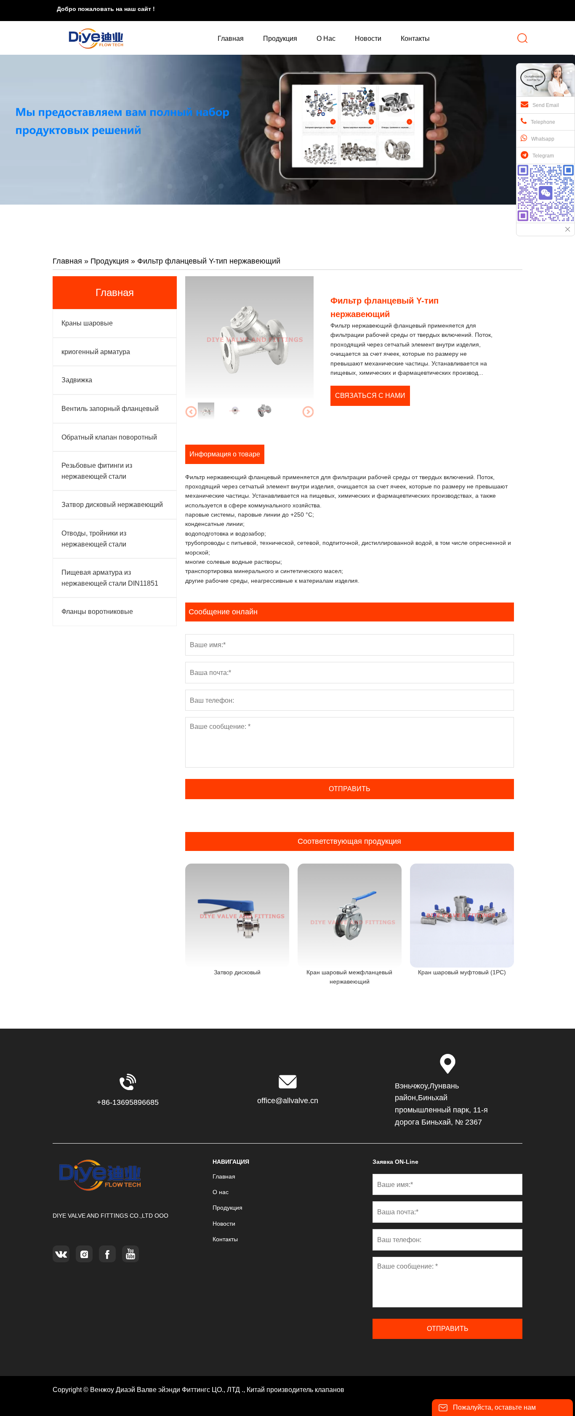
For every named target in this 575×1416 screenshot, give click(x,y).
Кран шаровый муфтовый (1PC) (462, 972)
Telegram (543, 156)
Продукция (110, 261)
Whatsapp (542, 139)
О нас (221, 1192)
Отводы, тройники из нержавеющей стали (93, 539)
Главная (67, 261)
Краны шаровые (87, 323)
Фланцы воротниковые (97, 611)
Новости (224, 1223)
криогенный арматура (95, 351)
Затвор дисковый (237, 972)
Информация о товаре (224, 454)
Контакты (225, 1239)
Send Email (545, 105)
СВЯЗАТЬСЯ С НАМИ (370, 395)
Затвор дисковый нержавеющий (112, 504)
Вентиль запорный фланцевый (110, 408)
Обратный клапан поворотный (109, 437)
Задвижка (76, 380)
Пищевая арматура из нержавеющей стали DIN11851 (109, 578)
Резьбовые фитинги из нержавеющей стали (96, 471)
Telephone (543, 122)
